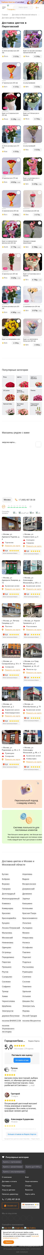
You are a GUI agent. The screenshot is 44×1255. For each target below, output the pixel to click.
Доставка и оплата (9, 1181)
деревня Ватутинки (10, 1016)
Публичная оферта (9, 1246)
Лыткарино (27, 928)
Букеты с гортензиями (12, 1162)
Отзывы (28, 1186)
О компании (7, 1177)
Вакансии (29, 1190)
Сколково (6, 982)
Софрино (6, 987)
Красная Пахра (29, 913)
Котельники (27, 908)
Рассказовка (28, 967)
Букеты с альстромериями (13, 1172)
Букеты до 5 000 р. (33, 1167)
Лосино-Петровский (11, 928)
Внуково (6, 884)
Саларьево (7, 977)
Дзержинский (28, 889)
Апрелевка (27, 874)
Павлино (26, 952)
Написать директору (10, 1194)
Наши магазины (31, 1181)
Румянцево (27, 972)
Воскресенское (29, 884)
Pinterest (29, 1218)
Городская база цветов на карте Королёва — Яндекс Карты (22, 1138)
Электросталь (28, 1006)
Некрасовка (27, 938)
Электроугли (7, 1011)
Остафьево (27, 947)
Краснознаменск (29, 918)
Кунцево (6, 923)
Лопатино (26, 923)
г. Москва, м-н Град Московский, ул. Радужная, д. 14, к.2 (31, 663)
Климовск (6, 903)
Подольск (26, 962)
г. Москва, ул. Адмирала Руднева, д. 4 (11, 536)
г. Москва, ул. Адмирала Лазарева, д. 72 (11, 580)
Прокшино (6, 967)
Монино (25, 933)
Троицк (5, 991)
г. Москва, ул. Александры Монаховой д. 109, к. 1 (32, 580)
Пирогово (6, 962)
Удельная (26, 991)
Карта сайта (30, 1194)
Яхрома (25, 1011)
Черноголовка (8, 1001)
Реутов (5, 972)
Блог (27, 1177)
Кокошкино (27, 903)
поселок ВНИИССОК (11, 1021)
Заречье (26, 899)
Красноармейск (9, 918)
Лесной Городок (29, 1016)
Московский (7, 938)
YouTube (17, 1218)
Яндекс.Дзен (23, 1218)
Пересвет (26, 957)
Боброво (6, 879)
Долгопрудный (8, 894)
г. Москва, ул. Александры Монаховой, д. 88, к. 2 (32, 750)
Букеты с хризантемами (12, 1167)
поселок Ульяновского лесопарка (8, 1029)
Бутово (5, 874)
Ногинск (26, 943)
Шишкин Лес (28, 1001)
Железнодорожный (10, 899)
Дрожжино (27, 894)
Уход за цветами (8, 1190)
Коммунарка (7, 908)
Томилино (26, 987)
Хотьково (26, 996)
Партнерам (6, 1186)
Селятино (26, 977)
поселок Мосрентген (31, 1021)
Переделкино (8, 957)
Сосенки (26, 982)
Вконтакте (4, 1218)
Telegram (10, 1218)
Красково (6, 913)
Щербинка (6, 1006)
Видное (25, 879)
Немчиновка (7, 943)
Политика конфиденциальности (30, 1246)
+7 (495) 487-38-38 (27, 500)
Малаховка (7, 933)
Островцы (6, 952)
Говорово (6, 889)
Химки (5, 996)
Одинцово (6, 947)
